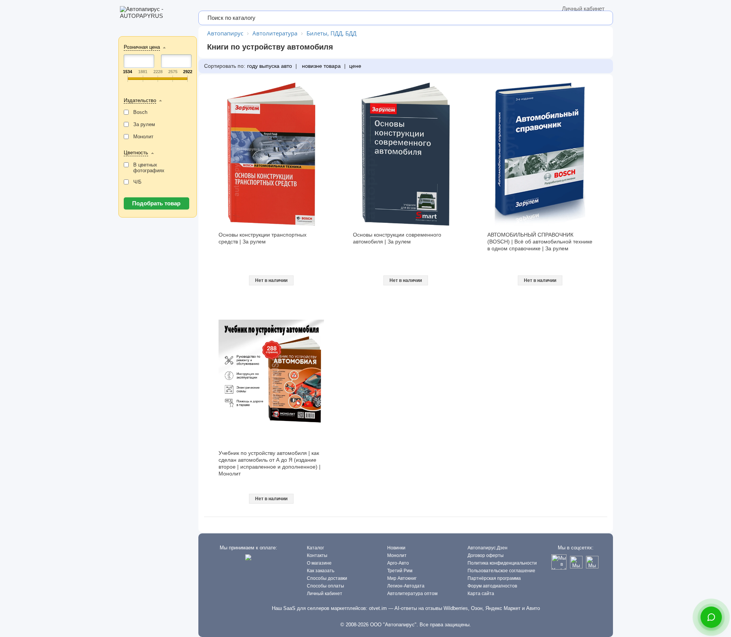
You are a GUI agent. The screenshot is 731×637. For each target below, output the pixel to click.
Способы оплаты (325, 586)
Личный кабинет (583, 8)
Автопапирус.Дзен (488, 548)
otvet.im (378, 608)
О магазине (319, 563)
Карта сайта (481, 593)
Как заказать (320, 570)
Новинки (396, 548)
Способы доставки (327, 578)
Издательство (140, 100)
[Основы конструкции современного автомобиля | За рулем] (406, 154)
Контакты (317, 555)
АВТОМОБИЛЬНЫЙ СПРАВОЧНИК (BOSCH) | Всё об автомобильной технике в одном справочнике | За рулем (539, 241)
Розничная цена (142, 47)
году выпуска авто (269, 66)
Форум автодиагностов (492, 586)
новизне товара (320, 66)
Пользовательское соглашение (501, 570)
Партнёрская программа (494, 578)
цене (355, 66)
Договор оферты (486, 555)
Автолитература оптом (412, 593)
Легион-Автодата (406, 586)
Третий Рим (399, 570)
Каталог (315, 548)
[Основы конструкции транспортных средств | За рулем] (271, 154)
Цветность (136, 152)
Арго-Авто (398, 563)
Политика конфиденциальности (502, 563)
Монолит (397, 555)
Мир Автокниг (402, 578)
